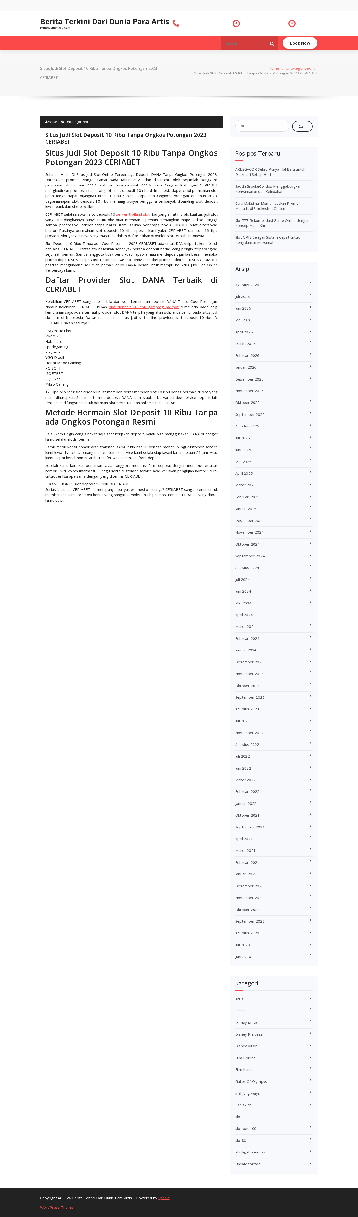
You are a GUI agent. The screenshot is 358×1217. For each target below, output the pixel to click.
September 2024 (250, 555)
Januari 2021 (245, 874)
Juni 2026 (243, 308)
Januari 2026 (245, 367)
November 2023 (249, 673)
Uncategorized (298, 68)
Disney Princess (249, 1034)
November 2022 (249, 732)
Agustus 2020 (247, 932)
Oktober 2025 (247, 402)
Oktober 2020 (247, 909)
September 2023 (250, 697)
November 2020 (249, 897)
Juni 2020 (243, 956)
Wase (52, 122)
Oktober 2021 (247, 815)
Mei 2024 (243, 603)
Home (273, 68)
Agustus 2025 (247, 426)
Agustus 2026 (247, 284)
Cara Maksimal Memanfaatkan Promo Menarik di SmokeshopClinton (267, 206)
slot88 (240, 1140)
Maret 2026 (245, 343)
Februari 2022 (247, 791)
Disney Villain (246, 1045)
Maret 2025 (245, 485)
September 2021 (250, 827)
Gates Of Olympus (251, 1081)
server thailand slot (133, 214)
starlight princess (250, 1152)
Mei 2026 (243, 319)
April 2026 (244, 331)
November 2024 (249, 532)
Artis (239, 998)
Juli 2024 (242, 579)
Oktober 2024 (247, 544)
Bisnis (240, 1010)
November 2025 (249, 390)
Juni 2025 (243, 449)
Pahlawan (243, 1104)
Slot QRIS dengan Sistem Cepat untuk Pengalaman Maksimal (267, 240)
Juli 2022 (242, 756)
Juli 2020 (242, 944)
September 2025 (250, 414)
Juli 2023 (242, 720)
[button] (272, 43)
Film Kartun (244, 1069)
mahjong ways (247, 1093)
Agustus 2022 (247, 744)
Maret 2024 (245, 626)
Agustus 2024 (247, 567)
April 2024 (244, 614)
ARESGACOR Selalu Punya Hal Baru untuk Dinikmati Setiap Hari (270, 172)
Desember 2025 (249, 379)
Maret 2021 (245, 850)
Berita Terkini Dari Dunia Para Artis (104, 21)
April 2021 (244, 838)
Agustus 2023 (247, 708)
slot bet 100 (245, 1128)
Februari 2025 (247, 496)
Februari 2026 (247, 355)
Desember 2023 (249, 662)
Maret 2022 (245, 779)
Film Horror (245, 1057)
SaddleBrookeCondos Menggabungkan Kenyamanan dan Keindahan (268, 189)
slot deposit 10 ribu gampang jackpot (144, 306)
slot (238, 1116)
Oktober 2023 (247, 685)
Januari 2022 (245, 803)
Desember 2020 (249, 885)
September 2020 (250, 921)
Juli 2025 (242, 438)
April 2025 (244, 473)
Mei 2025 (243, 461)
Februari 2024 (247, 638)
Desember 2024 (249, 520)
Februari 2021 (247, 862)
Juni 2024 (243, 591)
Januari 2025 (245, 508)
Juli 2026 (242, 296)
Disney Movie (246, 1022)
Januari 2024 (245, 650)
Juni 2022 (243, 768)
